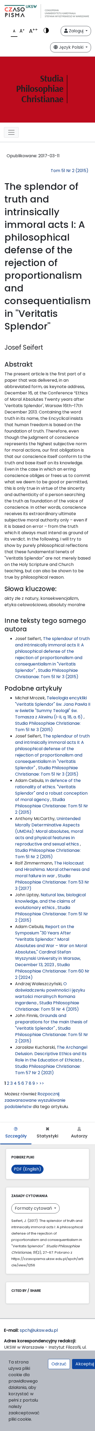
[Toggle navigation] (11, 132)
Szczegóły (16, 1136)
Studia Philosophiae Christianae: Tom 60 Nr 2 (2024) (52, 971)
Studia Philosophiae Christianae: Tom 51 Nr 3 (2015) (46, 673)
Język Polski (71, 47)
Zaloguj (76, 31)
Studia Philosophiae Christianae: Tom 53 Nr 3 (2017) (52, 882)
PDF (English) (27, 1169)
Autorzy (79, 1136)
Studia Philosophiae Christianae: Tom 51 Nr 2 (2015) (51, 805)
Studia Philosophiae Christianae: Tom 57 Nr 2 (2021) (47, 1069)
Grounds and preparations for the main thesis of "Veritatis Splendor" (51, 1021)
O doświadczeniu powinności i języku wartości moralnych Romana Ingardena (50, 993)
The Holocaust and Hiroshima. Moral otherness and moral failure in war (52, 869)
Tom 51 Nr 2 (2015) (69, 171)
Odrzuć (58, 1364)
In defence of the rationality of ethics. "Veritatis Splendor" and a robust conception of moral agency (51, 790)
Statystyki (47, 1136)
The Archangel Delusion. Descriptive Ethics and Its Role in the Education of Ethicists (51, 1053)
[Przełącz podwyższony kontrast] (46, 31)
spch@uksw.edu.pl (39, 1330)
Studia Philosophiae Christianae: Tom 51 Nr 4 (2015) (47, 1006)
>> (41, 1083)
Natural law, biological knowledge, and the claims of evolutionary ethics (50, 901)
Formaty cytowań (34, 1208)
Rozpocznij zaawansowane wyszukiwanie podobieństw (34, 1100)
